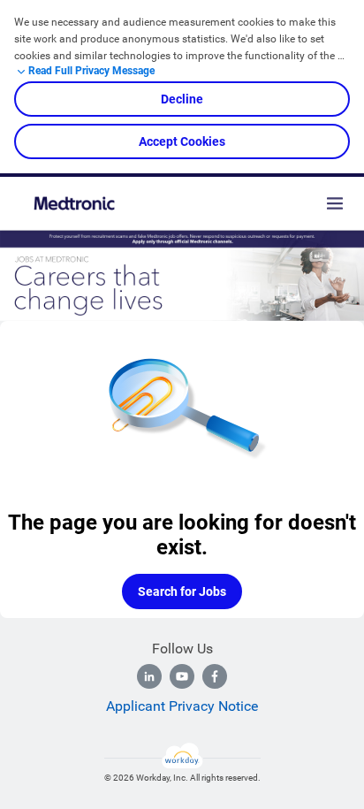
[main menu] (335, 203)
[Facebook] (214, 676)
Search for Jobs (182, 591)
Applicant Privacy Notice (182, 706)
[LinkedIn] (149, 676)
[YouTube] (182, 676)
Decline (182, 99)
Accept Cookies (182, 141)
